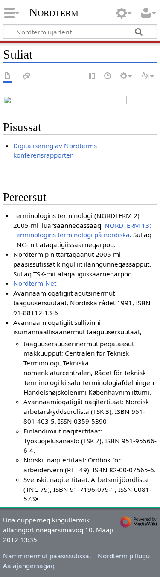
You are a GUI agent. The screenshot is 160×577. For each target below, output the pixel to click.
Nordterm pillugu (124, 555)
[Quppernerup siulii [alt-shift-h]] (108, 76)
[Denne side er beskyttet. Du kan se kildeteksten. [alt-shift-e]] (92, 76)
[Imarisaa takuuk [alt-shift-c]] (7, 76)
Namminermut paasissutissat (47, 555)
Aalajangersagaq (29, 565)
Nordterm (54, 12)
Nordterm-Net (34, 283)
